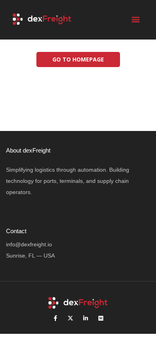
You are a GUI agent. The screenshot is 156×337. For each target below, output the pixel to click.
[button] (135, 19)
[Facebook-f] (55, 318)
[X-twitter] (70, 318)
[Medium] (100, 318)
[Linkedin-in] (85, 318)
